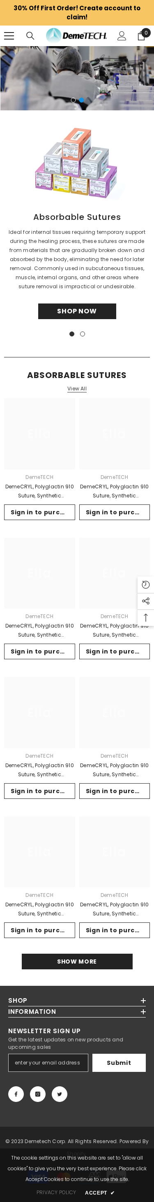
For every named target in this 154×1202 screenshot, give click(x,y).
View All (77, 388)
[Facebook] (16, 1094)
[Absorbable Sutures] (77, 161)
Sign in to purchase (43, 512)
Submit (119, 1063)
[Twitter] (59, 1094)
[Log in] (121, 35)
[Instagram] (38, 1094)
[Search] (30, 36)
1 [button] (73, 100)
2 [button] (81, 100)
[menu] (9, 36)
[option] (77, 78)
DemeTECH (39, 477)
